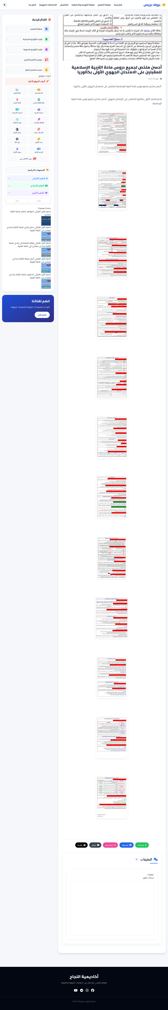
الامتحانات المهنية (48, 4)
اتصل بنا (32, 4)
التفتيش (64, 4)
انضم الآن (42, 315)
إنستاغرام (109, 845)
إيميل (93, 845)
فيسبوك (125, 845)
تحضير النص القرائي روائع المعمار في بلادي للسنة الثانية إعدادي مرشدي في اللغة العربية (30, 244)
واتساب (140, 845)
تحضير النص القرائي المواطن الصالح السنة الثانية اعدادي (30, 213)
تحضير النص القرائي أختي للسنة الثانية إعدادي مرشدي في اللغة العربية (31, 260)
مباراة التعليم (104, 4)
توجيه (17, 200)
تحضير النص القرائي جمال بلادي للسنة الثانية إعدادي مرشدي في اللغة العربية (29, 228)
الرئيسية (118, 4)
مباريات (39, 200)
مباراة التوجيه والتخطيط (83, 4)
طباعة (79, 845)
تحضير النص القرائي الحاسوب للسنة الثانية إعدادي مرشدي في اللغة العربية (30, 276)
